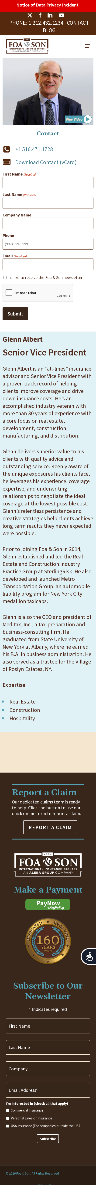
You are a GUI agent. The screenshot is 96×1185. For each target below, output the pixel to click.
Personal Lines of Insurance (31, 1118)
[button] (87, 46)
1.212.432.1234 (45, 22)
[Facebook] (39, 15)
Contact (78, 22)
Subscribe (48, 1138)
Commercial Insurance (27, 1110)
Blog (49, 30)
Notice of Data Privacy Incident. (48, 5)
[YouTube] (61, 15)
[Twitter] (30, 15)
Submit (15, 314)
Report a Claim (50, 827)
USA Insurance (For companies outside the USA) (46, 1126)
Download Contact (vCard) (46, 162)
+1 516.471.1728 (34, 149)
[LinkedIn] (50, 15)
